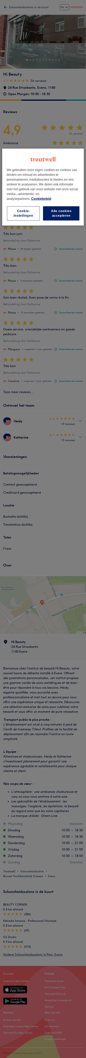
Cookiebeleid (41, 199)
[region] (43, 187)
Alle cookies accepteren (61, 213)
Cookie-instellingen (23, 213)
